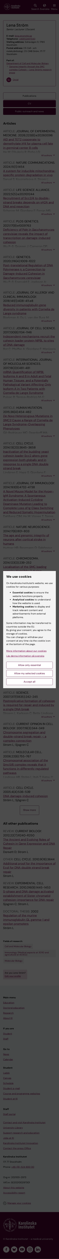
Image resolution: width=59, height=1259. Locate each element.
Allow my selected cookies (29, 673)
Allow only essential (29, 665)
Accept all (29, 681)
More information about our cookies (26, 651)
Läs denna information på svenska (25, 656)
